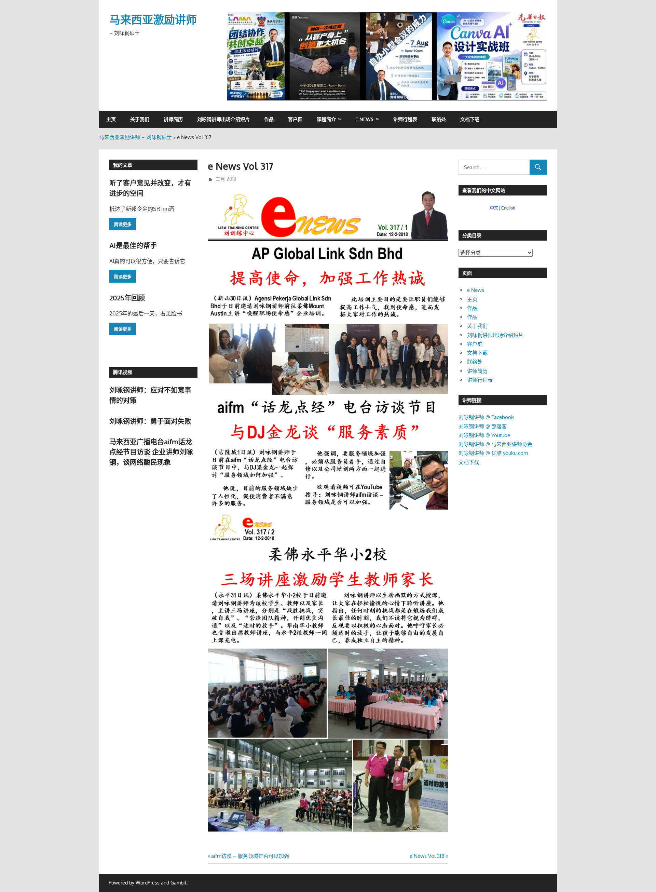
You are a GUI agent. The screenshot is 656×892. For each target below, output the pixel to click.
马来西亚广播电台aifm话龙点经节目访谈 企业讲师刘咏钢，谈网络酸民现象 (151, 452)
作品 (269, 119)
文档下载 (469, 119)
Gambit (178, 883)
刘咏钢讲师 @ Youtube (484, 435)
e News (364, 119)
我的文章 (122, 165)
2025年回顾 (127, 297)
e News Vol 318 (427, 856)
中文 (494, 208)
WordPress (148, 883)
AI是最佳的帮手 (133, 245)
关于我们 (139, 119)
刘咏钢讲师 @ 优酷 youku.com (493, 453)
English (508, 208)
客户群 (295, 119)
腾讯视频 (122, 372)
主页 (111, 119)
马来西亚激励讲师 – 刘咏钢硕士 (135, 137)
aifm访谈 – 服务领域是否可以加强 (250, 856)
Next (538, 55)
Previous (236, 55)
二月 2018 (226, 179)
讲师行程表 (405, 119)
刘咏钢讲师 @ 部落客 (483, 426)
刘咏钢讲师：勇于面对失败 (150, 421)
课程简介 (326, 119)
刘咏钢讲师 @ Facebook (486, 417)
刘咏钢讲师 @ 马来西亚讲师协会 (495, 444)
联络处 (439, 119)
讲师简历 (173, 119)
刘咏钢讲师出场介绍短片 (223, 119)
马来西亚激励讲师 (153, 19)
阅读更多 (123, 224)
